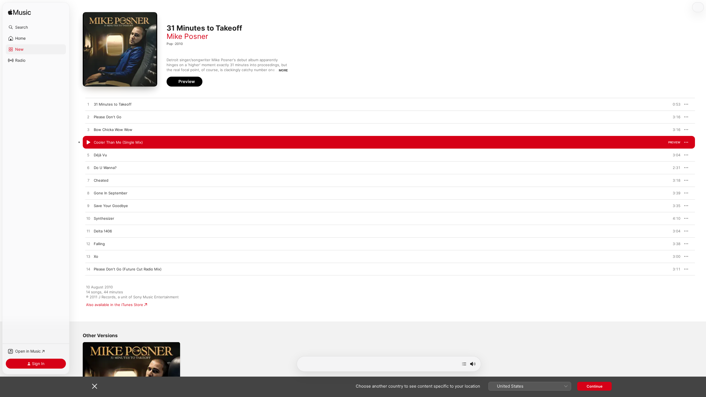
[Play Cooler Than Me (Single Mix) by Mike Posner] (88, 142)
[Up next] (464, 364)
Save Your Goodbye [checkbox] (111, 205)
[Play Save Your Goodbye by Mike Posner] (88, 205)
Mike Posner (187, 36)
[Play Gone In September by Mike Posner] (88, 193)
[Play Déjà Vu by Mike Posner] (88, 155)
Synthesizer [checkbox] (104, 218)
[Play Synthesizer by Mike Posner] (88, 218)
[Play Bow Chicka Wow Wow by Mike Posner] (88, 129)
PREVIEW (674, 104)
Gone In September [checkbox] (110, 193)
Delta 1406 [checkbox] (103, 231)
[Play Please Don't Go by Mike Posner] (88, 117)
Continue (595, 386)
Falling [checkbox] (99, 244)
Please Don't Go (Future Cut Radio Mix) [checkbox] (128, 269)
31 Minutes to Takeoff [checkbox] (113, 104)
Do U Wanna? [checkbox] (105, 167)
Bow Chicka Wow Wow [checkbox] (113, 129)
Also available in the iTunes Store (114, 304)
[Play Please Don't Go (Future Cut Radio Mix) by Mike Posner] (88, 269)
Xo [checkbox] (96, 256)
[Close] (94, 386)
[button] (36, 27)
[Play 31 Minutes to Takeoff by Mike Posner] (88, 104)
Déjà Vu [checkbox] (100, 155)
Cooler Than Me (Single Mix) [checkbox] (118, 142)
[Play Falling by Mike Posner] (88, 244)
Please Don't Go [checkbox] (107, 117)
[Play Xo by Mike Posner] (88, 256)
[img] (19, 12)
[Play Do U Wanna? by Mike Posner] (88, 167)
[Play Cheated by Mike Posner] (88, 180)
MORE (283, 70)
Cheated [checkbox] (101, 180)
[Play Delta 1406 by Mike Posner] (88, 231)
